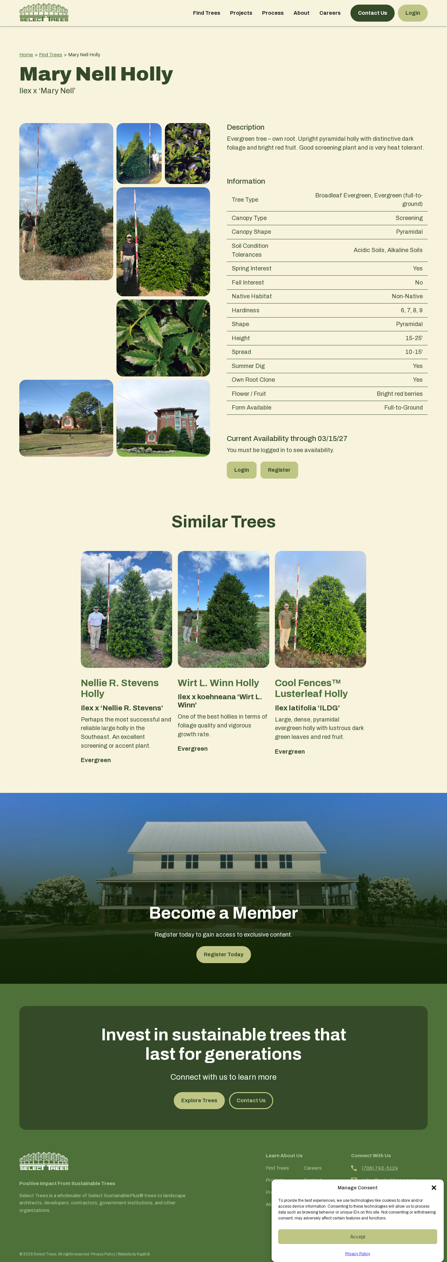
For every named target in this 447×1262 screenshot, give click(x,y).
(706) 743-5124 (380, 1168)
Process (273, 13)
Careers (330, 13)
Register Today (223, 954)
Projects (241, 13)
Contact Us (372, 13)
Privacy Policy (357, 1254)
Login (412, 13)
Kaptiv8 (143, 1254)
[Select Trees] (43, 13)
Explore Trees (199, 1100)
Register (279, 470)
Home (26, 54)
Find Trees (206, 13)
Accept (357, 1236)
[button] (434, 1187)
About (302, 13)
